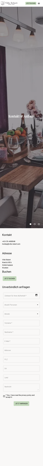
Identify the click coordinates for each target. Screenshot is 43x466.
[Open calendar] (36, 295)
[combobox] (21, 305)
